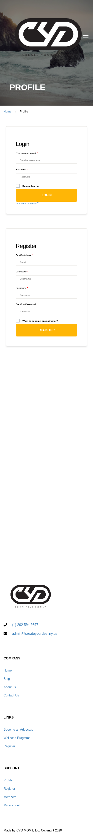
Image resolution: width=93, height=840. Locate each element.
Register (47, 330)
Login (47, 195)
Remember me (30, 186)
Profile (8, 780)
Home (8, 670)
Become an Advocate (18, 729)
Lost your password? (27, 203)
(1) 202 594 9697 (25, 625)
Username (22, 272)
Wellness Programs (17, 738)
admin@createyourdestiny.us (34, 633)
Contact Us (11, 695)
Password (22, 169)
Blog (7, 679)
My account (12, 805)
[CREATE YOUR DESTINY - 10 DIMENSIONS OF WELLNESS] (48, 38)
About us (10, 687)
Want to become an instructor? (40, 321)
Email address (24, 255)
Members (10, 797)
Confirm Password (26, 304)
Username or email (27, 153)
